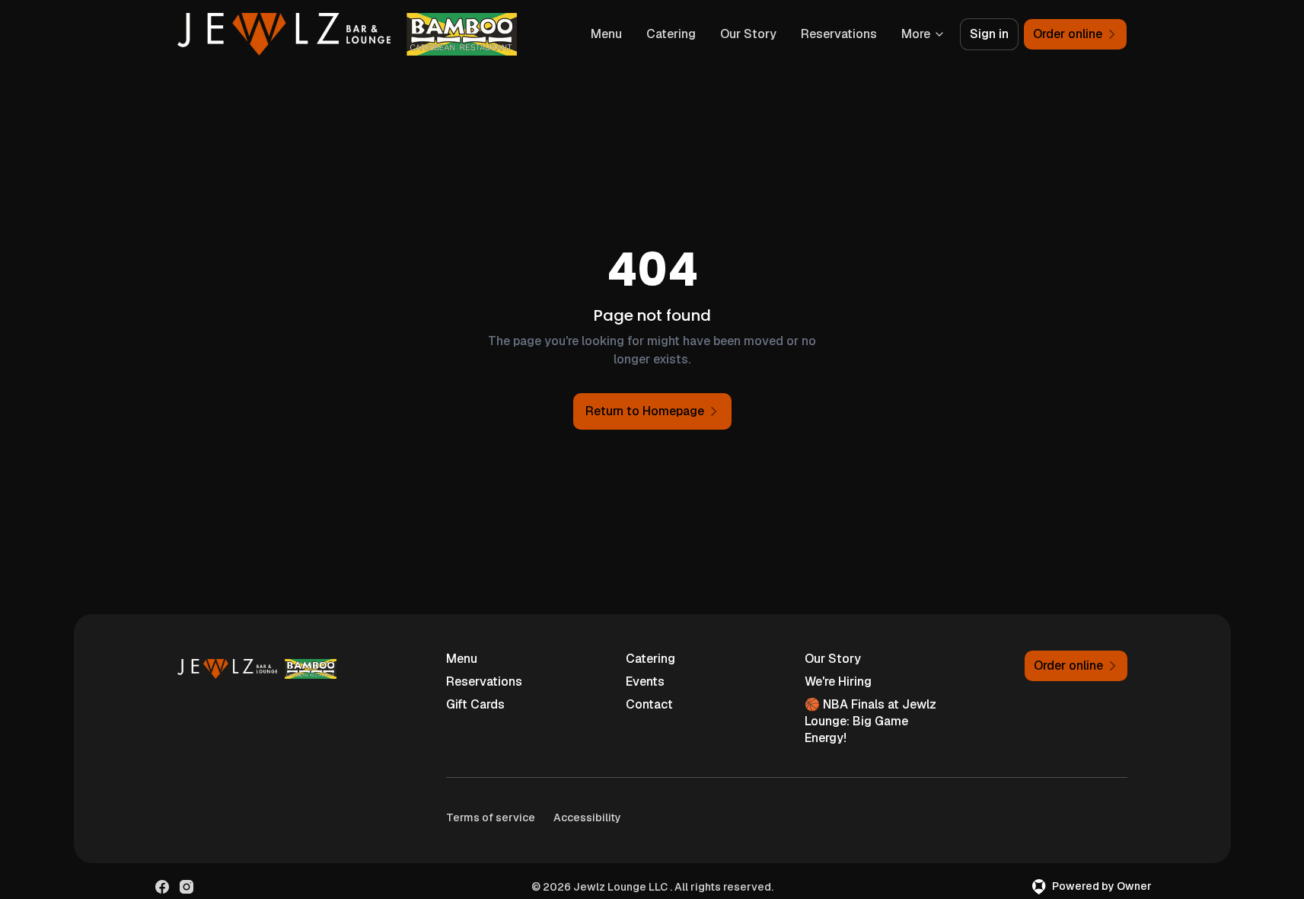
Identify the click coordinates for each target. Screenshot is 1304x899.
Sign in (989, 34)
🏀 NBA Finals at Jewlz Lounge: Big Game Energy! (870, 721)
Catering (671, 34)
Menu (606, 34)
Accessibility (587, 817)
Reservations (839, 34)
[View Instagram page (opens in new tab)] (186, 887)
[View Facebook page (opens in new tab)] (162, 887)
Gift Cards (475, 704)
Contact (649, 704)
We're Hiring (838, 681)
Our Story (748, 34)
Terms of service (490, 817)
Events (645, 681)
